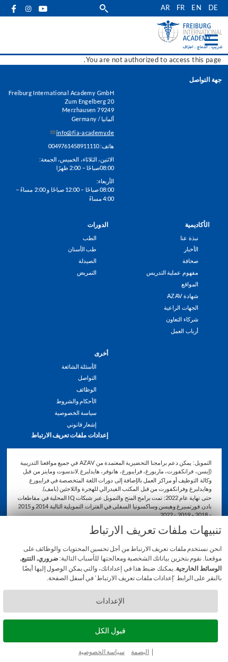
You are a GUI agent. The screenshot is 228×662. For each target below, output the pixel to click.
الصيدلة (87, 260)
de (213, 8)
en (196, 8)
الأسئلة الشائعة (79, 366)
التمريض (87, 272)
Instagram (28, 9)
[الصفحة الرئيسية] (171, 34)
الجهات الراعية (181, 307)
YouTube (43, 8)
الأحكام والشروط (76, 400)
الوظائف (86, 389)
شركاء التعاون (182, 319)
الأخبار (191, 248)
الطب (90, 237)
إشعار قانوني (82, 424)
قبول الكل (110, 630)
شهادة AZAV (182, 295)
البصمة (140, 652)
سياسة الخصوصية (101, 652)
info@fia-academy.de (85, 132)
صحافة (190, 260)
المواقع (189, 284)
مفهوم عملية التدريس (172, 272)
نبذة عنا (189, 237)
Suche (104, 8)
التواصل (87, 377)
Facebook (14, 8)
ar (165, 8)
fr (181, 8)
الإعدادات (110, 600)
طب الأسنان (82, 248)
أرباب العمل (184, 330)
